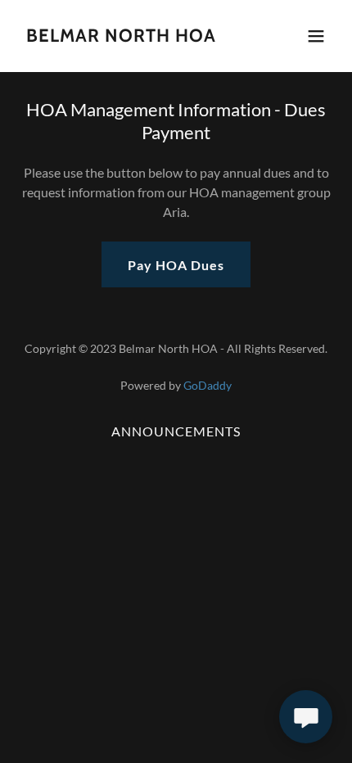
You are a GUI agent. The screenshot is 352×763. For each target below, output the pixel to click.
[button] (316, 36)
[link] (121, 36)
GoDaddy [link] (207, 385)
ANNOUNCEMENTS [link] (176, 431)
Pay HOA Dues (176, 265)
